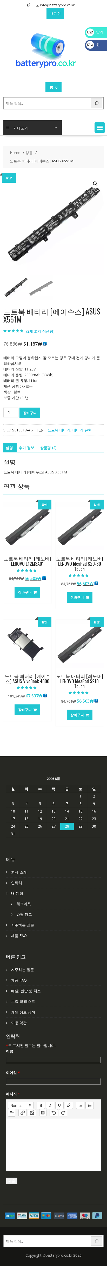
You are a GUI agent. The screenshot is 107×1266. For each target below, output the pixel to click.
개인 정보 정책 (23, 1012)
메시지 (13, 1093)
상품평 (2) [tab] (48, 447)
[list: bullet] (89, 1105)
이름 (9, 1051)
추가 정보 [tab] (26, 447)
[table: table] (42, 1112)
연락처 (16, 882)
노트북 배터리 (59, 430)
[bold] (41, 1105)
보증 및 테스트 (23, 1001)
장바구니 (30, 412)
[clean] (69, 1105)
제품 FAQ (19, 935)
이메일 (13, 1072)
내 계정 (55, 13)
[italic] (50, 1105)
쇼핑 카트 (24, 914)
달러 (95, 32)
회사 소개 (19, 872)
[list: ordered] (80, 1105)
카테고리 (21, 127)
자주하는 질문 (22, 924)
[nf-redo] (63, 1112)
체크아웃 (23, 903)
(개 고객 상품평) (40, 331)
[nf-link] (22, 1112)
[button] (100, 127)
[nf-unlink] (32, 1112)
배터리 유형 (82, 430)
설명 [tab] (9, 447)
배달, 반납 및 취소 (26, 990)
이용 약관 (19, 1022)
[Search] (96, 103)
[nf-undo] (54, 1112)
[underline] (59, 1105)
